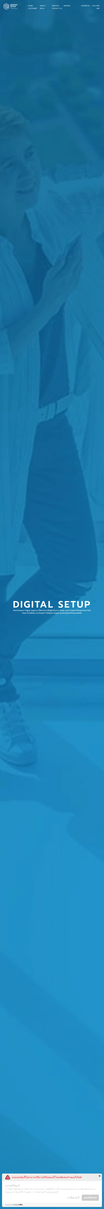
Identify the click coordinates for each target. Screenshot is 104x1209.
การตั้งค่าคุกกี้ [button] (73, 1197)
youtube (95, 6)
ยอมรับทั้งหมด (90, 1197)
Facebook (85, 6)
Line (97, 8)
